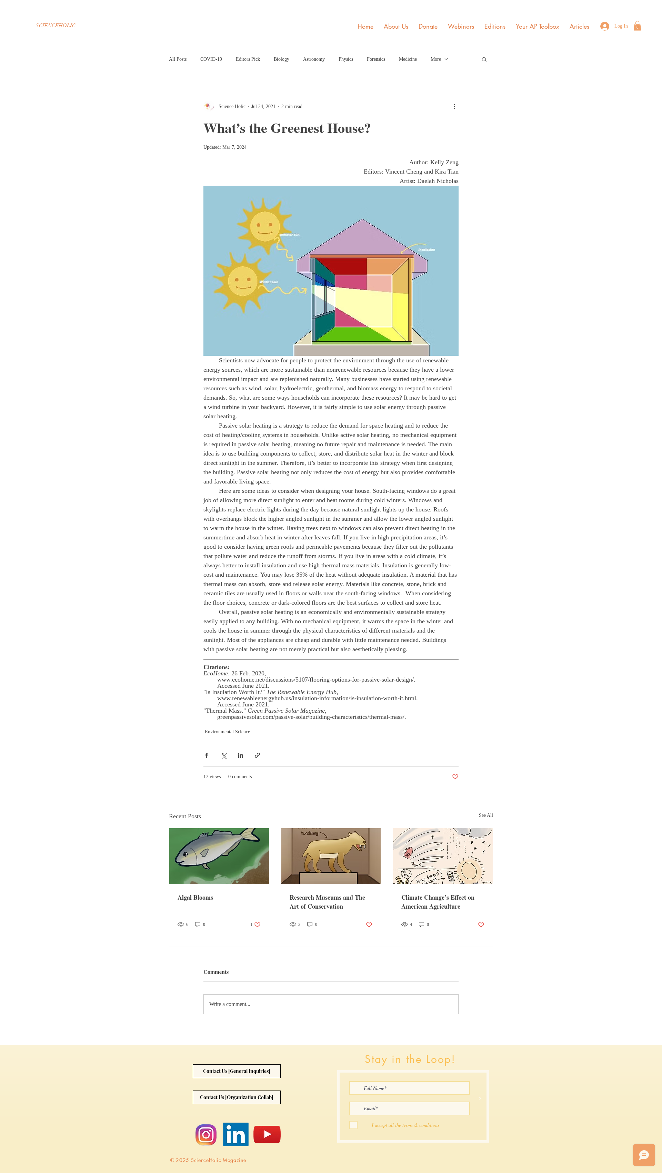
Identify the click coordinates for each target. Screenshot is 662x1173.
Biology (281, 59)
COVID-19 (211, 59)
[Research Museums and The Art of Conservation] (331, 856)
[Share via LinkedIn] (240, 755)
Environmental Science (227, 731)
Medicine (408, 59)
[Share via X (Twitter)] (223, 755)
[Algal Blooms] (219, 856)
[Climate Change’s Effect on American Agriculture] (443, 856)
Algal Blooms (195, 897)
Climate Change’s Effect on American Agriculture (437, 902)
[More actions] (454, 106)
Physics (346, 59)
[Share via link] (257, 755)
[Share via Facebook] (206, 755)
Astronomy (314, 59)
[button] (637, 25)
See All (486, 815)
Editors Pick (248, 59)
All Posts (178, 59)
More (436, 59)
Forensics (376, 59)
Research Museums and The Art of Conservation (327, 902)
